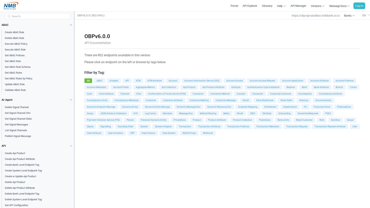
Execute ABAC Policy (16, 43)
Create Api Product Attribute (20, 159)
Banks (348, 15)
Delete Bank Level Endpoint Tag (22, 193)
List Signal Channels (16, 130)
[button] (38, 24)
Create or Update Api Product (20, 176)
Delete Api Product (15, 182)
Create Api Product (15, 153)
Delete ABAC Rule (14, 38)
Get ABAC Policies (15, 55)
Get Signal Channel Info (17, 113)
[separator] (74, 110)
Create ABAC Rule (14, 32)
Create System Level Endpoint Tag (23, 170)
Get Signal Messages (16, 124)
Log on (359, 5)
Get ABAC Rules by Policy (18, 78)
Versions (316, 6)
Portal (234, 5)
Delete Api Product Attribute (20, 187)
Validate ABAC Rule (15, 90)
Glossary (267, 5)
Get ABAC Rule (13, 61)
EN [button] (364, 15)
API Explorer (250, 5)
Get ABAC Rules (13, 72)
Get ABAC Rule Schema (17, 66)
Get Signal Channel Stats (18, 118)
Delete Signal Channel (17, 107)
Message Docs (338, 6)
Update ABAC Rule (15, 84)
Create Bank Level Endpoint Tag (22, 164)
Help (280, 6)
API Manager (298, 5)
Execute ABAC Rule (15, 49)
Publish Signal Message (18, 136)
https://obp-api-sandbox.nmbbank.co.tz (316, 15)
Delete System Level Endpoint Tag (23, 199)
